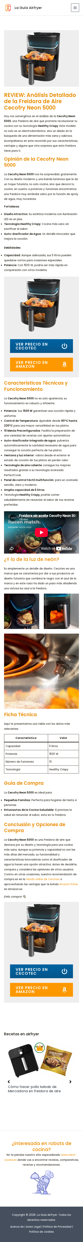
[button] (8, 1081)
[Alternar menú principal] (75, 7)
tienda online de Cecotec (43, 879)
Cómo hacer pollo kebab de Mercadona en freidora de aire (34, 1088)
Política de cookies (41, 1232)
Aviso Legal (33, 1227)
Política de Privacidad (57, 1227)
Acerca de (17, 1227)
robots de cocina (51, 1146)
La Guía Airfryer (28, 7)
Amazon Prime (68, 884)
